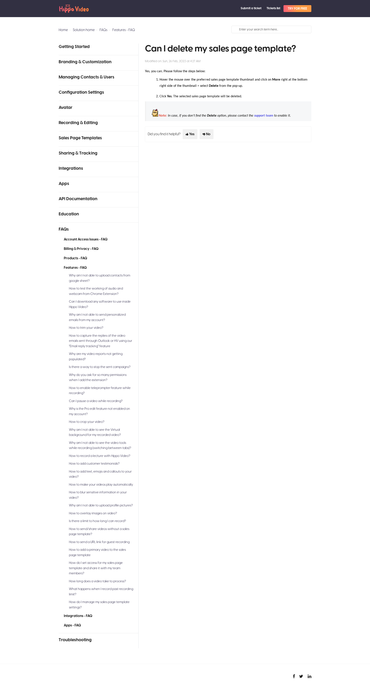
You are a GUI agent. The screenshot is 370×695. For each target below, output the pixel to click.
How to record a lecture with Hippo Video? (99, 456)
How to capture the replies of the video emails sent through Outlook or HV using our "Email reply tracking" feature (100, 340)
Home (63, 30)
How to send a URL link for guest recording (99, 542)
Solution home (84, 30)
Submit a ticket (251, 8)
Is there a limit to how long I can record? (97, 521)
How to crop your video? (86, 422)
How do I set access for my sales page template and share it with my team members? (96, 568)
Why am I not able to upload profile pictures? (101, 505)
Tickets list (273, 8)
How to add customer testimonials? (94, 463)
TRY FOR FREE (297, 8)
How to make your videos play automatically (101, 484)
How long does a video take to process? (97, 581)
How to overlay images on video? (93, 513)
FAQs (103, 30)
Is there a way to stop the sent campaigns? (99, 367)
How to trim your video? (86, 328)
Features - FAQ (123, 30)
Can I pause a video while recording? (95, 401)
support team (263, 115)
